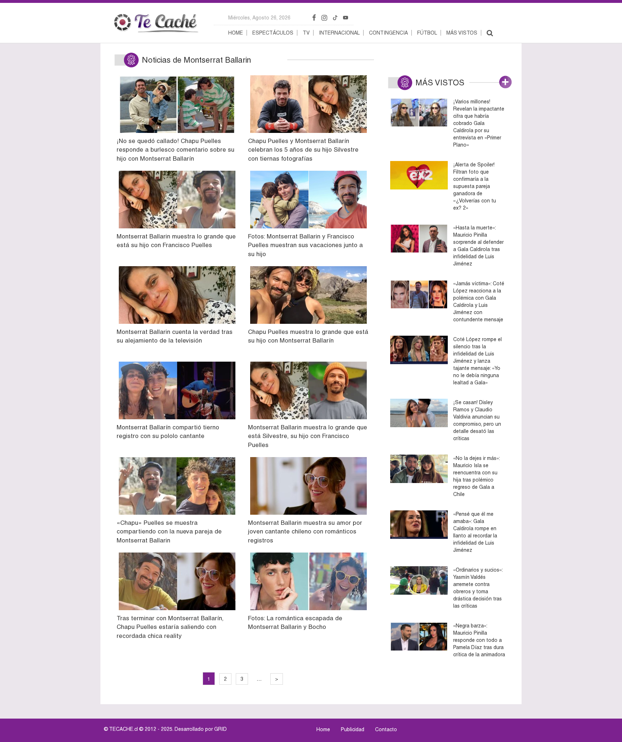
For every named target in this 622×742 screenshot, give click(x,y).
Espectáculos (272, 33)
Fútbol (427, 33)
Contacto (386, 729)
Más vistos (461, 33)
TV (306, 33)
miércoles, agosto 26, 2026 (259, 18)
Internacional (339, 33)
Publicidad (352, 729)
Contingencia (388, 33)
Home (235, 33)
